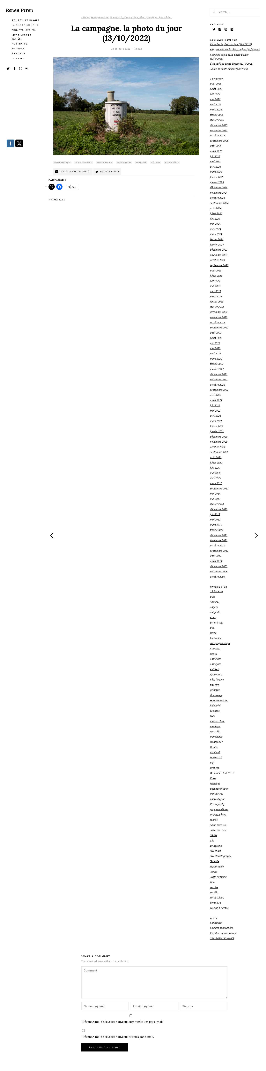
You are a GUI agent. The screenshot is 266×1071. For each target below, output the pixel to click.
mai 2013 (215, 499)
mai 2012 (215, 519)
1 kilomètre (216, 591)
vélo (212, 882)
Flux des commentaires (223, 933)
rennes (214, 819)
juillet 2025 (216, 151)
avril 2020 (215, 478)
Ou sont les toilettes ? (222, 773)
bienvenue (216, 638)
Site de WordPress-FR (222, 938)
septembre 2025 (219, 140)
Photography (146, 17)
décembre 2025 (218, 125)
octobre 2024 (217, 197)
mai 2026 (215, 99)
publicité (141, 162)
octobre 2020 (217, 447)
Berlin (213, 633)
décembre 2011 (218, 535)
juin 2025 (215, 156)
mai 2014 (215, 493)
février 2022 (216, 364)
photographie (104, 162)
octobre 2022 (217, 322)
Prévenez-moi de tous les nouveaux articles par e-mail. (117, 1037)
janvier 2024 (217, 244)
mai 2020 (215, 473)
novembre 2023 (218, 255)
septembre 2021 (219, 389)
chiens (213, 653)
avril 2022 (215, 353)
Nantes (214, 747)
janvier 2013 (217, 504)
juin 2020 (215, 467)
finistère (214, 685)
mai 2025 (215, 161)
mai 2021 (215, 410)
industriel (215, 705)
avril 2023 (215, 291)
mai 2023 (215, 286)
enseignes (215, 659)
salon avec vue (218, 825)
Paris (213, 778)
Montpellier (216, 742)
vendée (214, 887)
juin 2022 (215, 343)
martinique (216, 736)
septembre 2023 (219, 265)
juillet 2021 (216, 400)
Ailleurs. (85, 17)
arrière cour (216, 622)
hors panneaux (83, 162)
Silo (212, 840)
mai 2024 (215, 223)
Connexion (216, 922)
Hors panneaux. (100, 17)
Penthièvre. (216, 793)
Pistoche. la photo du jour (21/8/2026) (231, 44)
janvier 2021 (217, 431)
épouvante (216, 674)
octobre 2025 (217, 135)
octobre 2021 (217, 384)
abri (212, 596)
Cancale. (215, 648)
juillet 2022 (216, 338)
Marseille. (215, 731)
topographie (217, 866)
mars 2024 (216, 234)
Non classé (116, 17)
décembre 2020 (218, 436)
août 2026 (215, 83)
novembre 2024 (218, 192)
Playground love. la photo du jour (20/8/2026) (235, 49)
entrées (214, 669)
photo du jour (130, 17)
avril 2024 (215, 229)
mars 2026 (216, 109)
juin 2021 (215, 405)
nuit (212, 762)
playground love (219, 809)
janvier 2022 (217, 369)
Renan (138, 48)
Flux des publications (221, 928)
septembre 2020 (219, 452)
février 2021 (216, 426)
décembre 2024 (218, 187)
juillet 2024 (216, 213)
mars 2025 (216, 171)
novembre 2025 (218, 130)
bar (212, 627)
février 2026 (216, 115)
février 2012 (216, 530)
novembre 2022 (218, 317)
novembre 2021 (218, 379)
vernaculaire (217, 897)
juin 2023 (215, 281)
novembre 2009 (218, 571)
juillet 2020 (216, 462)
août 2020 (215, 457)
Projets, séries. (163, 17)
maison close (217, 721)
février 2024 (216, 239)
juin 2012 (215, 514)
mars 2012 (216, 525)
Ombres (214, 767)
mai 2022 (215, 348)
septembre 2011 (219, 550)
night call (215, 752)
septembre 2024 (219, 203)
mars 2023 (216, 296)
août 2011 (215, 556)
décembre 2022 (218, 312)
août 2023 (215, 270)
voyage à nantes (219, 908)
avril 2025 (215, 166)
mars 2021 (216, 421)
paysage (215, 783)
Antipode (215, 612)
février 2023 (216, 301)
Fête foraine (217, 679)
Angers (214, 607)
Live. (212, 716)
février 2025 (216, 177)
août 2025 (215, 146)
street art (215, 851)
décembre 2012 (218, 509)
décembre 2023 (218, 249)
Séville (213, 835)
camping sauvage (220, 643)
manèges (215, 726)
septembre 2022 (219, 327)
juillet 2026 (216, 89)
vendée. (214, 892)
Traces (214, 871)
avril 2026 (215, 104)
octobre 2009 (217, 576)
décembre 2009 (218, 566)
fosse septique (62, 162)
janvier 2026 (217, 120)
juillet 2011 (216, 561)
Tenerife (214, 861)
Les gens (215, 711)
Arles (213, 617)
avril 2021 (215, 415)
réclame (155, 162)
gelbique (215, 690)
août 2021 (215, 395)
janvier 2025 (217, 182)
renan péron (172, 162)
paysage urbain (219, 788)
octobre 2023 (217, 260)
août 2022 (215, 332)
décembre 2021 (218, 374)
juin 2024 (215, 218)
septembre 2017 (219, 488)
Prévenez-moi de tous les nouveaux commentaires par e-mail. (122, 1022)
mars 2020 (216, 483)
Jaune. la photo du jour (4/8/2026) (229, 69)
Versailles (215, 903)
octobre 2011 (217, 545)
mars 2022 (216, 358)
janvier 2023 (217, 307)
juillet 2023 (216, 275)
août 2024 (215, 208)
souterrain (216, 845)
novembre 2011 (218, 540)
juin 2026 (215, 94)
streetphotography (220, 856)
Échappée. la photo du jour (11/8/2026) (231, 63)
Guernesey (216, 695)
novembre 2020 (218, 441)
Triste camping (218, 877)
